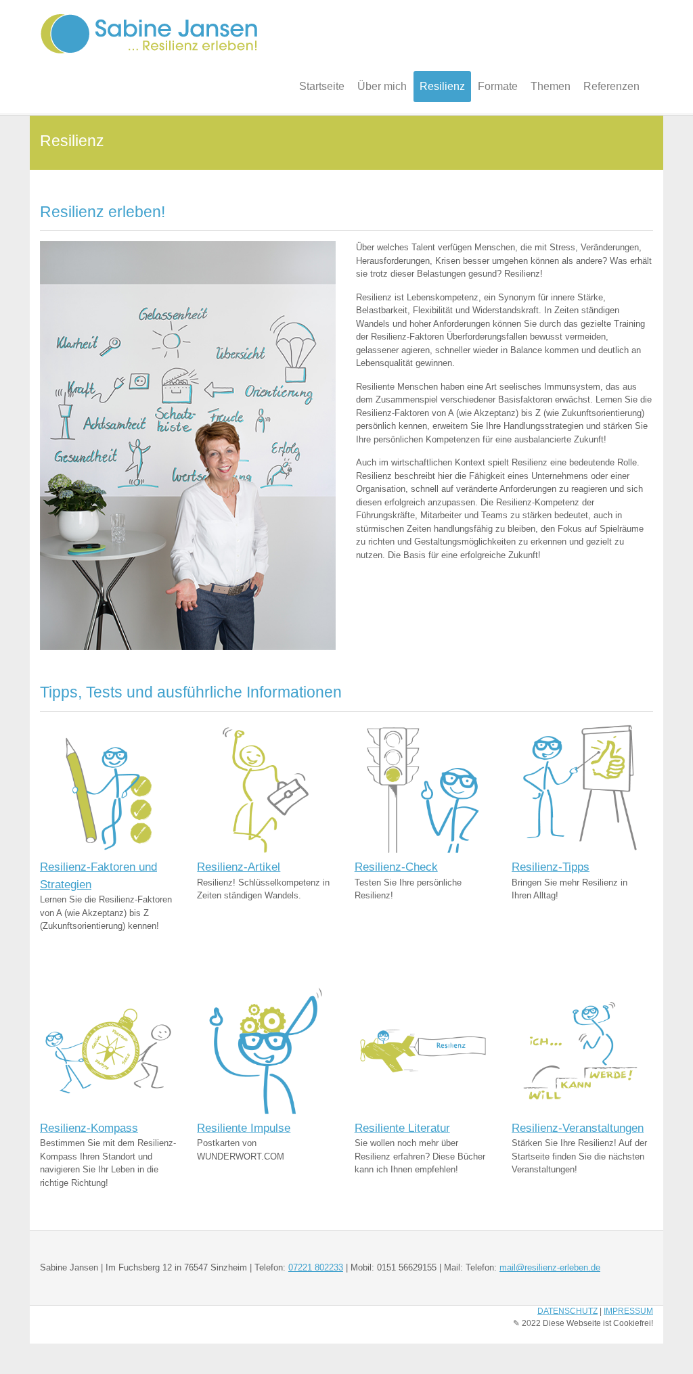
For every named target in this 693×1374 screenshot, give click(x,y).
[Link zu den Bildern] (265, 1050)
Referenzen (611, 86)
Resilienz (442, 86)
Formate (498, 86)
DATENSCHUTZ (567, 1311)
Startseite (321, 86)
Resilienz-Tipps (550, 867)
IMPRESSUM (628, 1311)
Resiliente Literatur (402, 1128)
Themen (551, 86)
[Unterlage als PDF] (108, 790)
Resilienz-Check (396, 867)
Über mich (382, 86)
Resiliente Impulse (243, 1128)
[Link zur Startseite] (580, 1050)
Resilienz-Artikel (238, 867)
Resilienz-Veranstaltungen (578, 1128)
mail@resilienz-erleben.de (549, 1267)
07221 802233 (315, 1267)
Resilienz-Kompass (89, 1128)
